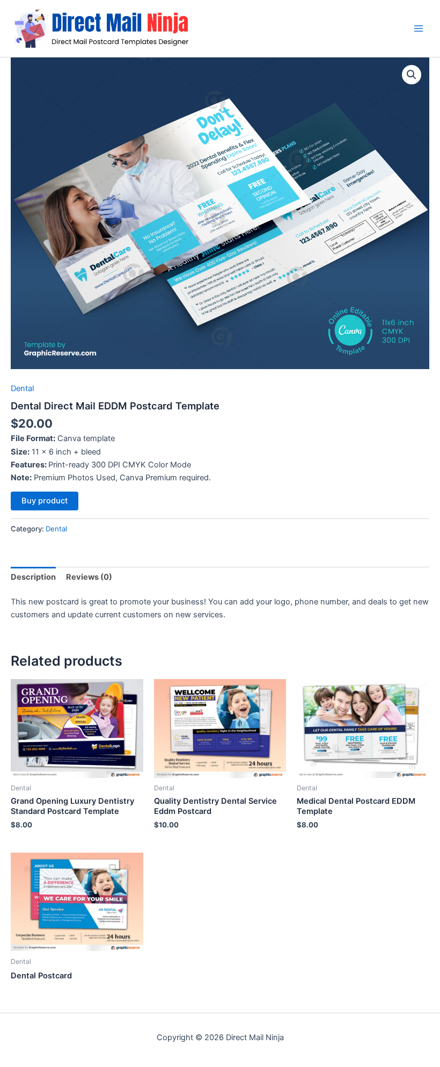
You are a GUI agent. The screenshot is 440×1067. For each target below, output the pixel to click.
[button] (411, 74)
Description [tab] (33, 577)
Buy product (44, 501)
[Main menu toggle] (418, 28)
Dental (22, 388)
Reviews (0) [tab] (89, 577)
